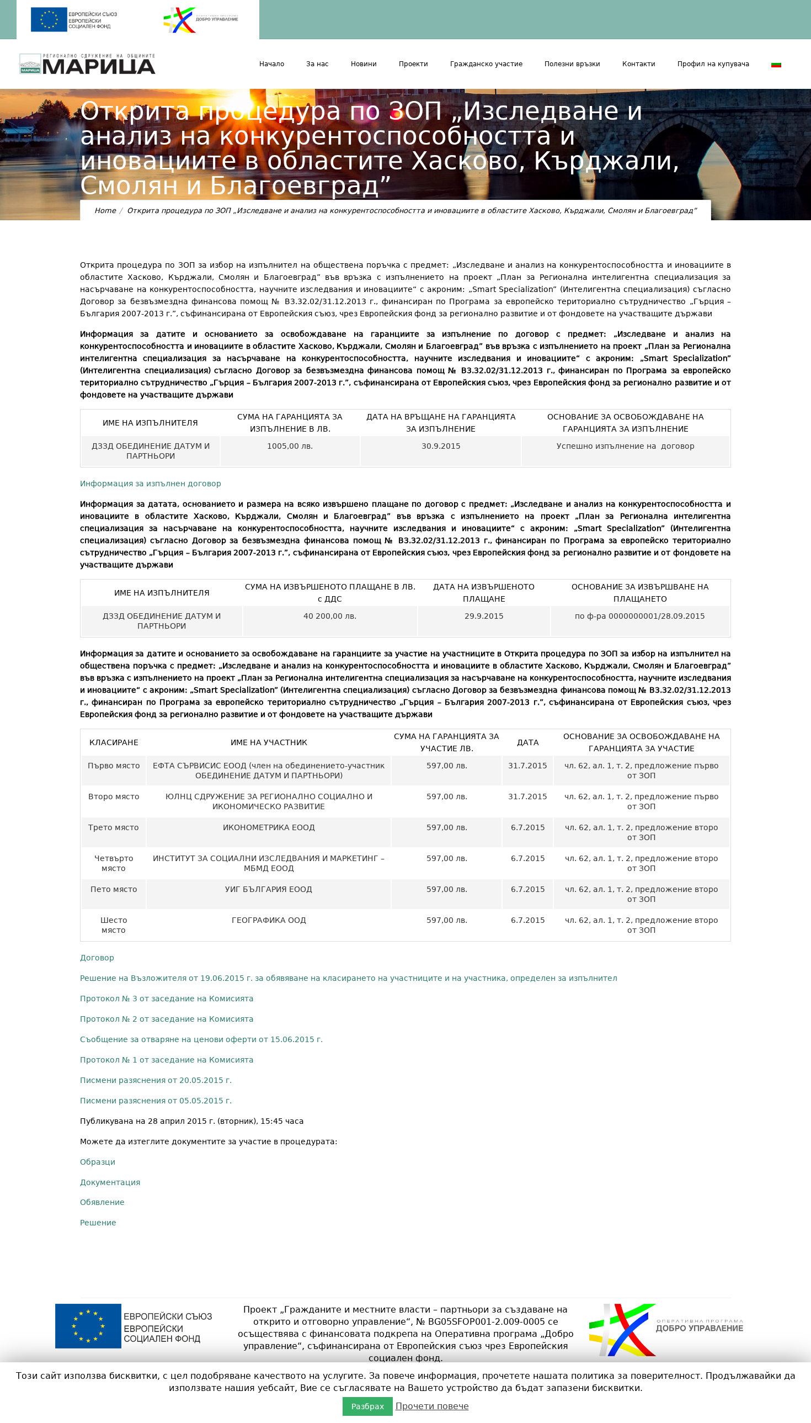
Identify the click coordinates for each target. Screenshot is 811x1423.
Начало (271, 64)
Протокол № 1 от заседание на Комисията (167, 1059)
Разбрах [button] (367, 1406)
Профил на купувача (713, 64)
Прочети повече (432, 1406)
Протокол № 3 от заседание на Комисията (167, 998)
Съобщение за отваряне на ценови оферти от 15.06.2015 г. (201, 1039)
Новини (364, 64)
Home (105, 210)
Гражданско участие (486, 64)
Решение (98, 1222)
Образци (97, 1161)
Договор (97, 957)
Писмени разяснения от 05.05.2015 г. (156, 1100)
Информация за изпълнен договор (150, 483)
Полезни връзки (572, 64)
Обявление (102, 1202)
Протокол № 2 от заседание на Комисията (167, 1019)
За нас (317, 64)
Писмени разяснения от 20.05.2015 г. (156, 1080)
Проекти (413, 64)
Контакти (638, 64)
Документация (110, 1182)
